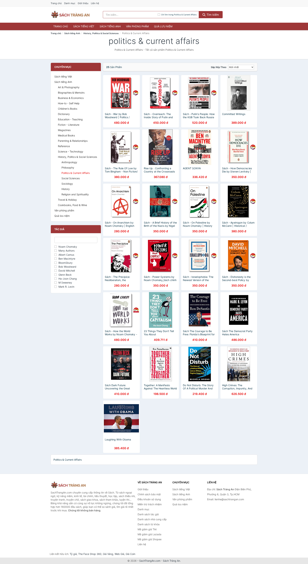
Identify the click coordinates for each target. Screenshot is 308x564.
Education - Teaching (70, 119)
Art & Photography (68, 87)
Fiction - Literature (68, 124)
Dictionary (64, 114)
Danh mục (69, 3)
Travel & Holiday (67, 199)
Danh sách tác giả (148, 514)
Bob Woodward (67, 266)
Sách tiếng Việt (83, 26)
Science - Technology (70, 151)
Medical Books (66, 135)
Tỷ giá (73, 553)
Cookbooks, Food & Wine (72, 205)
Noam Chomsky (67, 246)
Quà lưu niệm (163, 26)
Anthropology (69, 162)
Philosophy (67, 167)
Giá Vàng (108, 553)
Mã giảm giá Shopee (149, 539)
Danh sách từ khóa (149, 524)
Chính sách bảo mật (149, 494)
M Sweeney (65, 282)
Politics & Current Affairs (75, 172)
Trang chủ (56, 3)
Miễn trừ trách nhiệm (150, 504)
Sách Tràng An (171, 560)
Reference (64, 146)
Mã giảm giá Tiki (147, 529)
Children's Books (67, 108)
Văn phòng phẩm (137, 26)
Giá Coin (130, 553)
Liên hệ (95, 3)
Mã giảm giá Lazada (149, 534)
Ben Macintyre (66, 258)
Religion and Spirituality (75, 194)
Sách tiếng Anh (110, 26)
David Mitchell (66, 270)
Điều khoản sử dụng (149, 499)
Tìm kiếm (212, 14)
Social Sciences (70, 178)
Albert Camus (66, 254)
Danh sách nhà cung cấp (152, 519)
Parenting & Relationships (73, 140)
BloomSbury (65, 262)
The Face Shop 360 (89, 553)
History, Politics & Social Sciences (101, 33)
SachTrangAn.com (149, 560)
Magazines (64, 130)
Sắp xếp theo (218, 67)
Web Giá (119, 553)
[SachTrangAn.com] (70, 14)
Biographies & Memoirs (71, 92)
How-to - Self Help (68, 103)
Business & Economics (71, 97)
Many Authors (66, 250)
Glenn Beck (65, 274)
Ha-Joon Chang (67, 278)
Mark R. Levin (66, 286)
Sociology (67, 183)
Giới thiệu (83, 3)
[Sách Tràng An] (68, 485)
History (65, 188)
